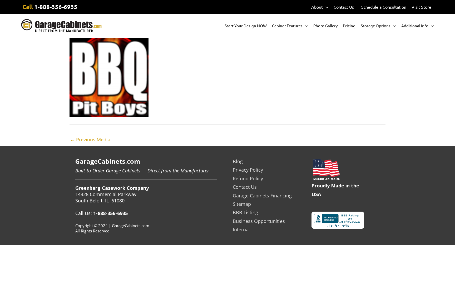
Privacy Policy (248, 170)
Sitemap (242, 204)
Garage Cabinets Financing (262, 195)
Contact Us (245, 187)
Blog (238, 161)
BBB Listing (245, 212)
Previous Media (90, 139)
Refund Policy (248, 178)
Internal (241, 229)
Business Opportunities (259, 221)
